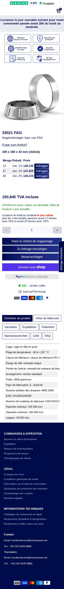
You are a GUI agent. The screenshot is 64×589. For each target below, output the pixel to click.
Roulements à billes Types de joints (24, 524)
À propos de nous (14, 474)
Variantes (10, 327)
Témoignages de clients (17, 458)
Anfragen (42, 166)
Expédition (29, 327)
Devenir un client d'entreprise (20, 439)
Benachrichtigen (32, 257)
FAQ (47, 336)
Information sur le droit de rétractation (25, 484)
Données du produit (17, 318)
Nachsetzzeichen (15, 336)
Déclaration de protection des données (25, 488)
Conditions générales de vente (21, 479)
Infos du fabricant (47, 318)
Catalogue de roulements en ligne (23, 514)
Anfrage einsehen (61, 256)
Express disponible (37, 276)
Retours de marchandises (18, 448)
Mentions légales (13, 498)
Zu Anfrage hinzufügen (32, 249)
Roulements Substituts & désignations (25, 519)
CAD (36, 336)
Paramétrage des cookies (18, 493)
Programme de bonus (16, 453)
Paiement (48, 327)
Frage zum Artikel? (14, 145)
